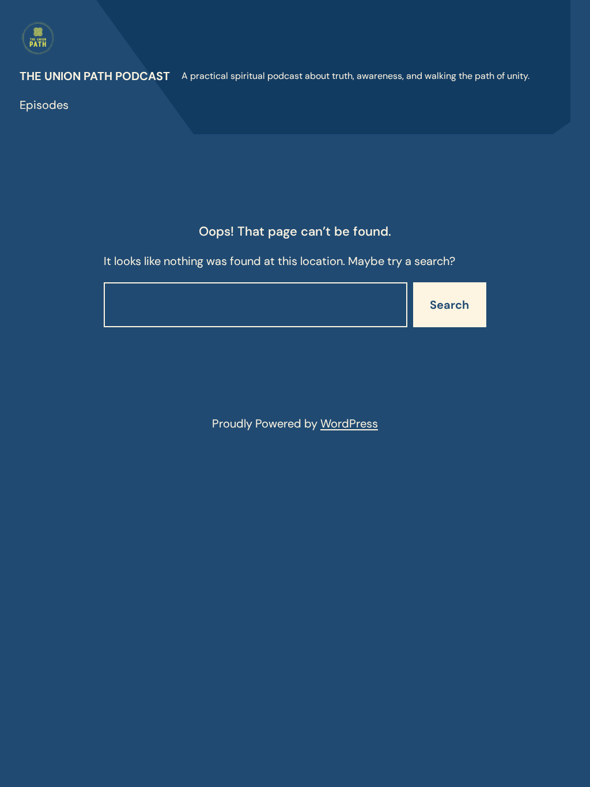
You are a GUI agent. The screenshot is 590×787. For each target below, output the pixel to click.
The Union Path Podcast (95, 76)
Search (449, 304)
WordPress (349, 423)
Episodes (44, 104)
